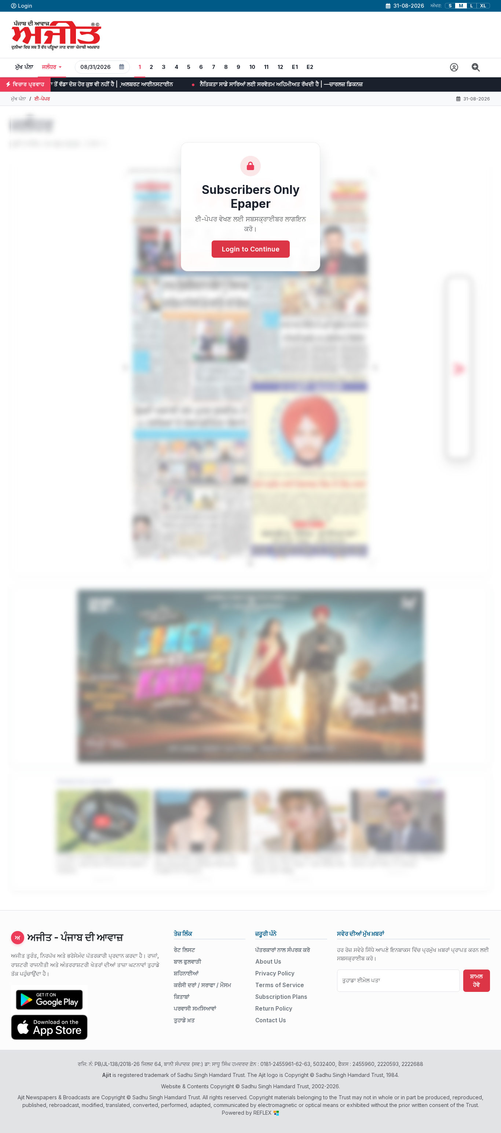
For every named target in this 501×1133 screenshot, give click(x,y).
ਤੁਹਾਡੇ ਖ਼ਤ (184, 1020)
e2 (310, 67)
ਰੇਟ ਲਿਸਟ (184, 949)
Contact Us (270, 1020)
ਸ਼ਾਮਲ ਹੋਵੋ (476, 980)
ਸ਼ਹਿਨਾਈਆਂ (186, 973)
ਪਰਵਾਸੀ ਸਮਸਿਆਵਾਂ (195, 1008)
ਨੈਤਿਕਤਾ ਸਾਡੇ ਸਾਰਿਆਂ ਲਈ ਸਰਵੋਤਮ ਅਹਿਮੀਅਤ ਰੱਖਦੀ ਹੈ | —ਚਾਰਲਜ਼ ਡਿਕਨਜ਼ (197, 84)
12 (281, 67)
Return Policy (273, 1008)
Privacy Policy (275, 973)
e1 (295, 67)
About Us (268, 961)
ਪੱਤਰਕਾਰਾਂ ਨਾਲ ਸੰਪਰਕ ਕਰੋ (282, 949)
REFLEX (263, 1113)
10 (252, 67)
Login (25, 6)
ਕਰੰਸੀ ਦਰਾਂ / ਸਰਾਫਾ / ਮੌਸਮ (202, 985)
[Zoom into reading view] (476, 67)
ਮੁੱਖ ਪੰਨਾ (24, 67)
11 (266, 67)
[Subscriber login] (454, 67)
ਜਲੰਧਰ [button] (49, 67)
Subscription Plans (281, 996)
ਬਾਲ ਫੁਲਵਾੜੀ (187, 961)
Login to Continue (250, 249)
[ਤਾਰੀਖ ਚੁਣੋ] (121, 67)
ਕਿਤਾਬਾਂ (181, 996)
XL (483, 5)
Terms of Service (279, 985)
